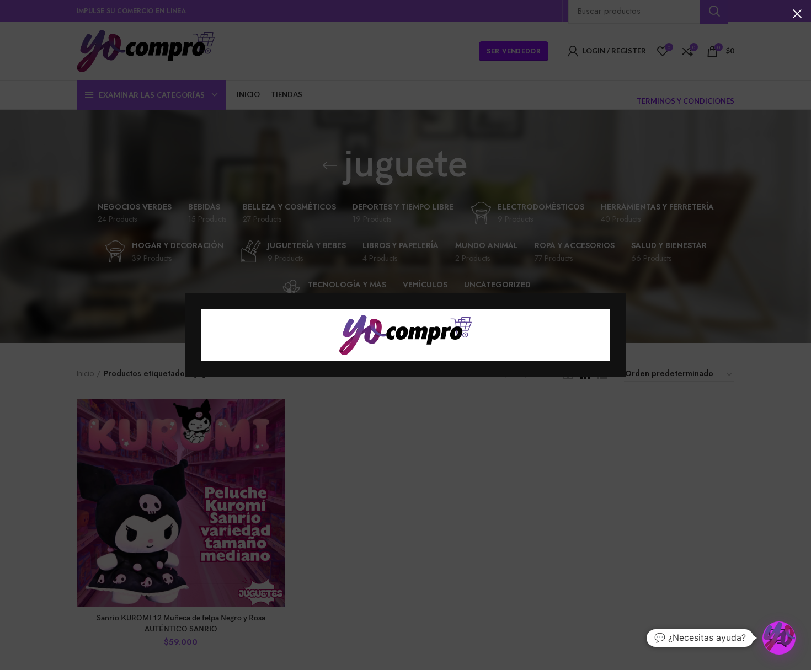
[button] (779, 638)
